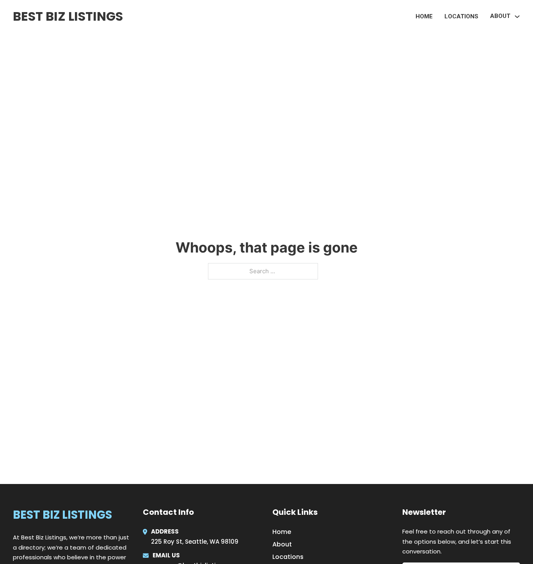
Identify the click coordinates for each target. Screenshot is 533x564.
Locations (461, 16)
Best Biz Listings (68, 16)
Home (424, 16)
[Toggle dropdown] (517, 17)
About (282, 544)
